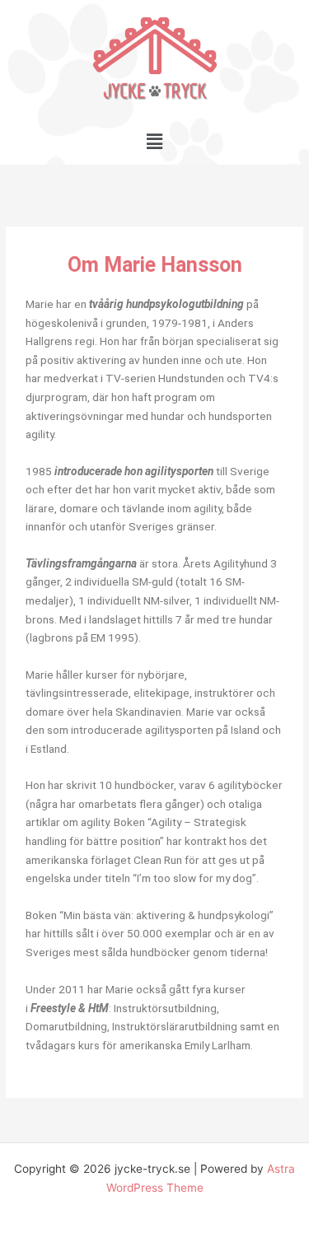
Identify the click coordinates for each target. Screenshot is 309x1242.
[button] (154, 141)
